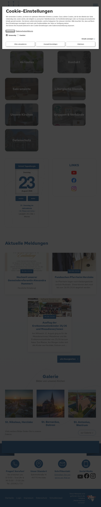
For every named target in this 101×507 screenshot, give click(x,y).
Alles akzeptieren (20, 44)
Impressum (10, 31)
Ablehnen (80, 44)
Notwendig (12, 35)
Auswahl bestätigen (50, 44)
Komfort (22, 35)
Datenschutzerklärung (24, 31)
